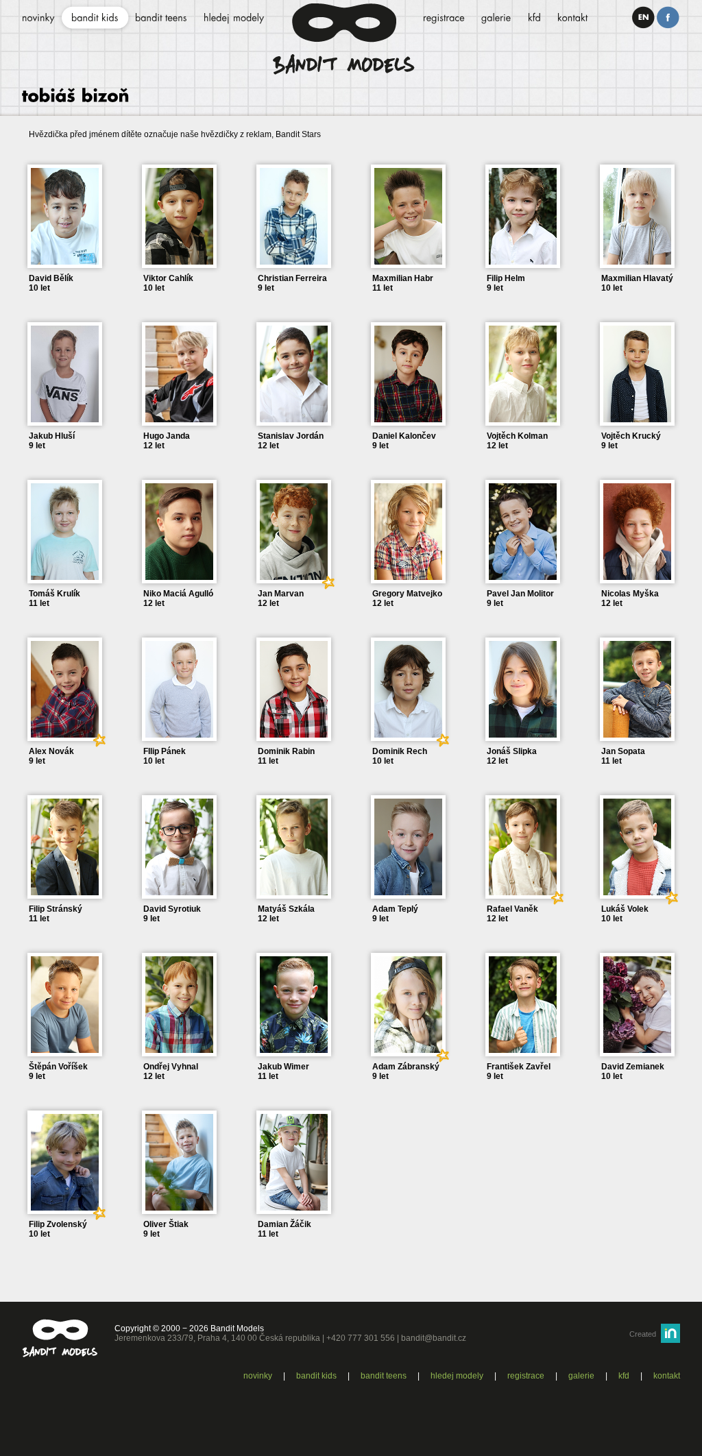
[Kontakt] (572, 18)
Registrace (525, 1376)
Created (642, 1334)
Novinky (257, 1376)
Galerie (581, 1376)
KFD (623, 1376)
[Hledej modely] (234, 18)
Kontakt (666, 1376)
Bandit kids (316, 1376)
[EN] (643, 17)
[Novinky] (38, 18)
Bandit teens (384, 1376)
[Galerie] (496, 18)
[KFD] (534, 18)
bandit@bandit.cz (433, 1338)
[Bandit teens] (161, 18)
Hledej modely (457, 1376)
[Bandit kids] (95, 18)
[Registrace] (444, 18)
